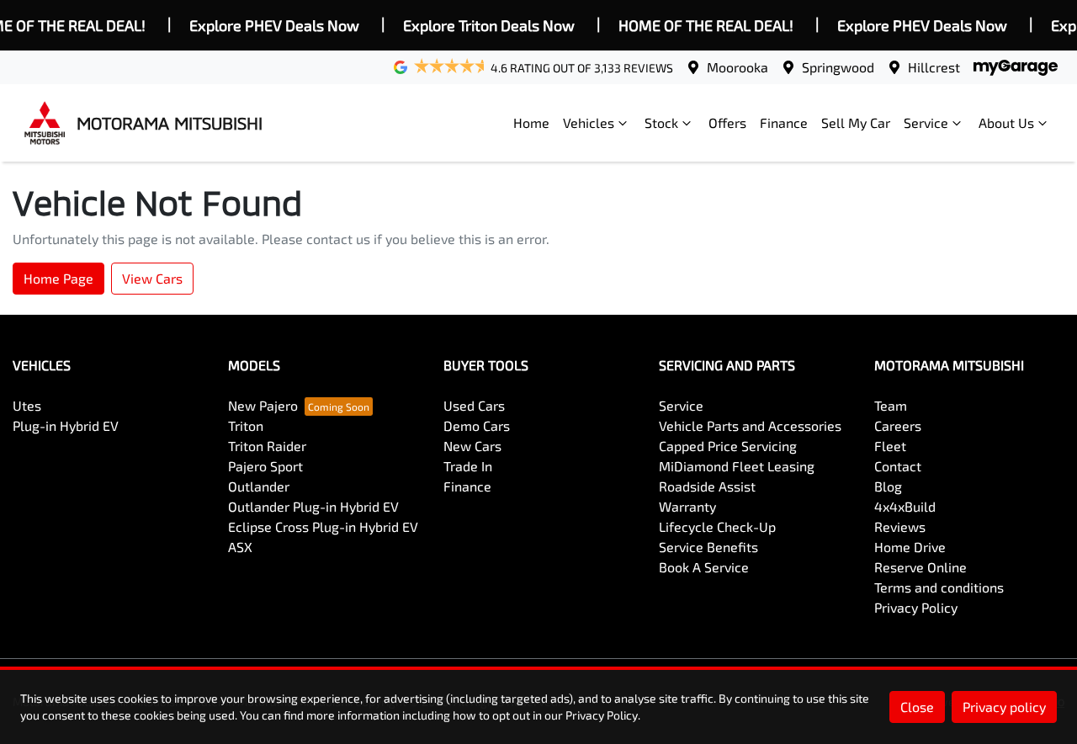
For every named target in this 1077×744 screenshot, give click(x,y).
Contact (897, 466)
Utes (27, 405)
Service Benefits (708, 547)
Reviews (900, 526)
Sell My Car (855, 122)
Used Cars (474, 405)
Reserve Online (920, 567)
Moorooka (737, 67)
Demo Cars (476, 425)
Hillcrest (934, 67)
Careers (897, 425)
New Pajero (263, 405)
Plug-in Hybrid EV (66, 425)
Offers (727, 122)
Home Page (58, 278)
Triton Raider (267, 446)
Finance (784, 122)
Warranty (687, 506)
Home (531, 122)
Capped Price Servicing (728, 446)
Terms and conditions (939, 587)
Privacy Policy (916, 607)
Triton (245, 425)
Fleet (890, 446)
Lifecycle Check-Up (717, 526)
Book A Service (704, 567)
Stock (661, 122)
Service (926, 122)
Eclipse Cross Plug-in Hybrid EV (323, 526)
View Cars (152, 278)
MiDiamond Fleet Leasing (736, 466)
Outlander (258, 486)
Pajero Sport (265, 466)
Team (890, 405)
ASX (240, 547)
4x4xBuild (905, 506)
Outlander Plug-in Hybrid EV (313, 506)
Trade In (467, 466)
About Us (1006, 122)
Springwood (838, 67)
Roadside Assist (707, 486)
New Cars (472, 446)
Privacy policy (1004, 707)
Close (917, 707)
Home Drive (910, 547)
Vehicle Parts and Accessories (750, 425)
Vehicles (588, 122)
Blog (888, 486)
